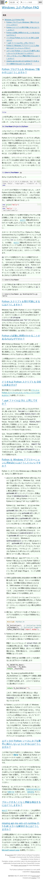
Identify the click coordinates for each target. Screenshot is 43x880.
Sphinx (34, 878)
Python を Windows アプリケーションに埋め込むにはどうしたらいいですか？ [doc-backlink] (21, 462)
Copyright (10, 855)
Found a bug (35, 876)
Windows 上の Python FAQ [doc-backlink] (20, 7)
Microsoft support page (10, 850)
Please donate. (35, 871)
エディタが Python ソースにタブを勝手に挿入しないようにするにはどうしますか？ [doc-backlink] (21, 743)
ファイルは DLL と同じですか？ (21, 43)
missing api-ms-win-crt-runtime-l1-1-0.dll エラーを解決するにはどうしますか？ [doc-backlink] (21, 826)
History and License (20, 865)
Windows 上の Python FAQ (14, 20)
